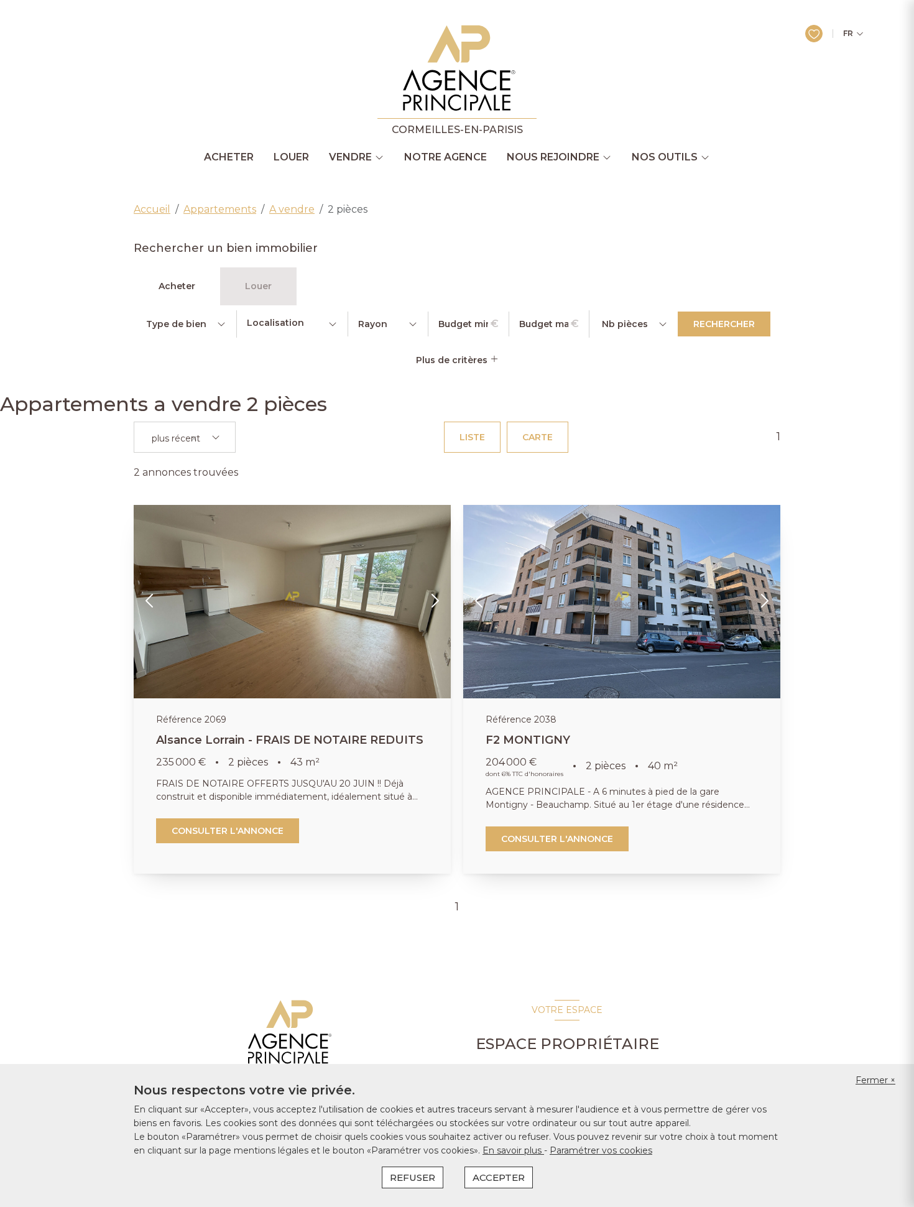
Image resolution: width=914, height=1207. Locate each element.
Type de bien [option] (176, 324)
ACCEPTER (499, 1177)
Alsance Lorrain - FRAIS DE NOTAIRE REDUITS (289, 740)
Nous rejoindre (553, 157)
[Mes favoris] (814, 33)
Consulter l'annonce (228, 830)
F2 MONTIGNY (528, 740)
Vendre (350, 157)
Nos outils (665, 157)
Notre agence (445, 157)
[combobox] (292, 324)
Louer (291, 157)
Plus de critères (453, 360)
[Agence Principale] (288, 1032)
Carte (537, 437)
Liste (472, 437)
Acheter (229, 157)
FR (848, 33)
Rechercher (724, 324)
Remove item (194, 438)
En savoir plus (513, 1150)
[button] (150, 602)
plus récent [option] (176, 439)
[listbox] (185, 324)
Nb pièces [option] (625, 324)
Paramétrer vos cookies (601, 1150)
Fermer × (875, 1080)
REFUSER (412, 1177)
